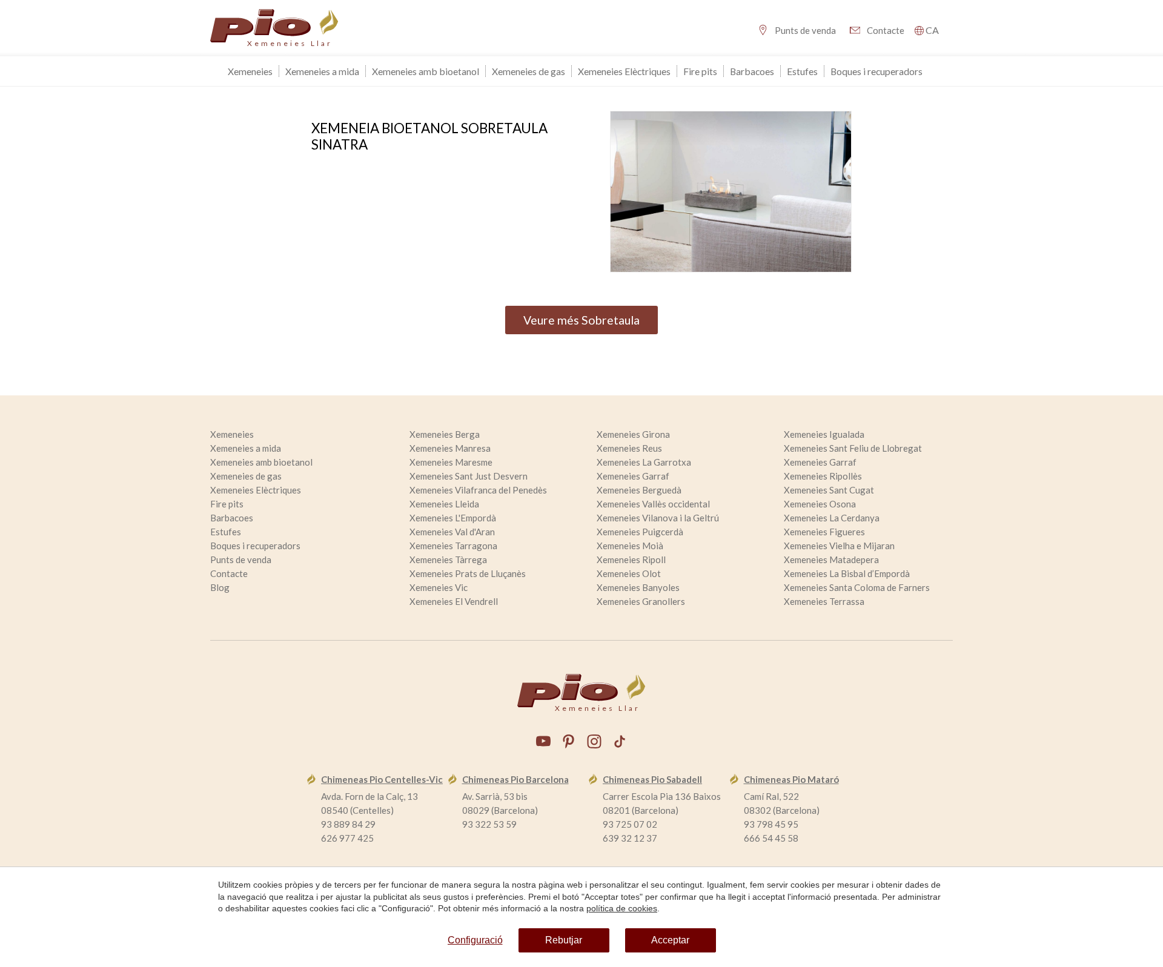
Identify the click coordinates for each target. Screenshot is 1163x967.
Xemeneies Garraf (820, 462)
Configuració (475, 940)
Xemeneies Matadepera (831, 559)
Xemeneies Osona (820, 503)
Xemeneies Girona (633, 434)
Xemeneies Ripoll (631, 559)
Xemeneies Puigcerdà (640, 531)
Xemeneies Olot (629, 573)
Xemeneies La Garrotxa (644, 462)
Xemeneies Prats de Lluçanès (467, 573)
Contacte (885, 30)
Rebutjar (563, 940)
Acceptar (670, 940)
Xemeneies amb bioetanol (425, 71)
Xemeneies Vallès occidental (653, 503)
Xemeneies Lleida (444, 503)
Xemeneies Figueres (824, 531)
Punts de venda (805, 30)
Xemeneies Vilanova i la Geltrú (658, 517)
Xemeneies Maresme (450, 462)
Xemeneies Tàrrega (448, 559)
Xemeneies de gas (528, 71)
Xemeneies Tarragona (453, 545)
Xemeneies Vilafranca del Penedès (478, 489)
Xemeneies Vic (438, 587)
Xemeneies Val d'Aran (452, 531)
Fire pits (700, 71)
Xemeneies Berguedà (639, 489)
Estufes (802, 71)
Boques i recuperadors (876, 71)
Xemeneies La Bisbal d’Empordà (847, 573)
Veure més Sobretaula (581, 320)
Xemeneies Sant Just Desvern (468, 475)
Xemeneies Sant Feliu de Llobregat (853, 448)
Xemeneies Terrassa (824, 601)
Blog (220, 587)
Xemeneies (250, 71)
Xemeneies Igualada (824, 434)
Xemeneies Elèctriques (624, 71)
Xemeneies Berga (444, 434)
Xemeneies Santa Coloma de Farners (857, 587)
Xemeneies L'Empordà (452, 517)
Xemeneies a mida (322, 71)
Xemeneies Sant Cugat (829, 489)
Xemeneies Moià (630, 545)
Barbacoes (752, 71)
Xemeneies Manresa (450, 448)
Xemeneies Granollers (641, 601)
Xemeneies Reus (629, 448)
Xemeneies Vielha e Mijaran (839, 545)
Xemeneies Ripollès (823, 475)
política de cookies (621, 908)
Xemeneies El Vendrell (453, 601)
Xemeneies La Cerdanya (832, 517)
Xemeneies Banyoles (638, 587)
